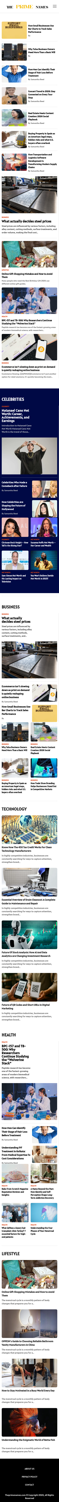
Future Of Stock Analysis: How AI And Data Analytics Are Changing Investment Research (26, 954)
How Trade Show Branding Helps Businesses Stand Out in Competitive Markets (43, 786)
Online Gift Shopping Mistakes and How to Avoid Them (28, 1293)
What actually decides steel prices (26, 221)
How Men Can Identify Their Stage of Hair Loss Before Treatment (41, 72)
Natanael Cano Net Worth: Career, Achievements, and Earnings (15, 415)
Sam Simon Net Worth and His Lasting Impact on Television (14, 578)
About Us (29, 1468)
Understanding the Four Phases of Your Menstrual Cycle (42, 1231)
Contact (29, 1484)
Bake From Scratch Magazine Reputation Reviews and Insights (15, 1191)
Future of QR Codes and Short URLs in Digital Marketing (26, 1006)
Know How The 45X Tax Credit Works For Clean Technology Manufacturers (27, 849)
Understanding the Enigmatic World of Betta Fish (28, 1440)
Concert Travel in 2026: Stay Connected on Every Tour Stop (41, 94)
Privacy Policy (29, 1476)
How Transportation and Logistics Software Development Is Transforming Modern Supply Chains (42, 161)
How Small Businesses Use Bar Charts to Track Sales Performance (41, 28)
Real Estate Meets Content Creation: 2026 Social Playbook (41, 116)
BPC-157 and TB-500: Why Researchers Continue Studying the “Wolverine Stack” (27, 322)
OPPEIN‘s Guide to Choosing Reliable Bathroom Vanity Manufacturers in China (27, 1343)
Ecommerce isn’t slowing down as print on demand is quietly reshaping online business (28, 368)
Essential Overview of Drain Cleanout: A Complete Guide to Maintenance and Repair (28, 901)
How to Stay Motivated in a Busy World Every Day (28, 1390)
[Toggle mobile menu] (55, 6)
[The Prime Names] (26, 6)
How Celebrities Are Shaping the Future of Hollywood (13, 505)
